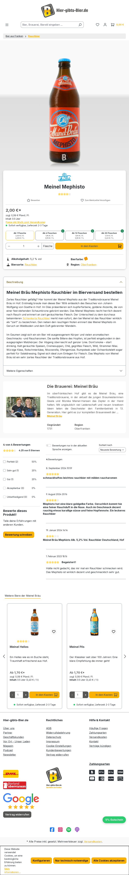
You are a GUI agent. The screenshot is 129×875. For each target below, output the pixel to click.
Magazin (8, 745)
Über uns (8, 728)
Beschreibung (14, 282)
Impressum (52, 741)
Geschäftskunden (13, 737)
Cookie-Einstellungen (58, 745)
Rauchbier (31, 264)
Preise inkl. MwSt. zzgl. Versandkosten (25, 222)
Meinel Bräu (54, 416)
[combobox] (48, 25)
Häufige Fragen (98, 728)
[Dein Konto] (105, 24)
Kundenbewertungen (58, 750)
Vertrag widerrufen (57, 754)
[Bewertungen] (21, 800)
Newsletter (9, 754)
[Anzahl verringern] (9, 246)
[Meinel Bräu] (64, 177)
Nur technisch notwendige (71, 860)
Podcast (8, 750)
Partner (7, 732)
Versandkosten (98, 737)
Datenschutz (53, 737)
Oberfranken (88, 264)
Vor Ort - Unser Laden (16, 741)
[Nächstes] (125, 656)
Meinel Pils (77, 646)
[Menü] (7, 25)
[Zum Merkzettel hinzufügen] (54, 631)
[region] (64, 656)
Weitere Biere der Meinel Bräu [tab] (23, 595)
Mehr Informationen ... (12, 870)
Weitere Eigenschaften (19, 370)
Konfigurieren (41, 860)
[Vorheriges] (4, 656)
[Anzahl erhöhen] (38, 246)
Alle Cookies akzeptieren (108, 860)
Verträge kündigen (100, 745)
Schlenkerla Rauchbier (36, 318)
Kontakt (93, 741)
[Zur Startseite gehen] (64, 11)
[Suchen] (80, 25)
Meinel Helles (19, 646)
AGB (48, 728)
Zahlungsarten (98, 732)
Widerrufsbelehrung (58, 732)
